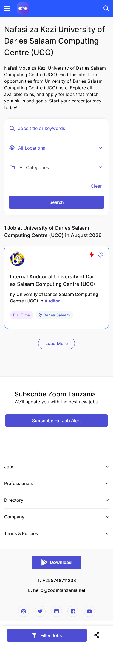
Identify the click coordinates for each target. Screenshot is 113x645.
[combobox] (60, 167)
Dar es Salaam (56, 315)
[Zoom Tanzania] (23, 8)
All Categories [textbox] (34, 167)
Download (61, 562)
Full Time (21, 315)
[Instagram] (23, 611)
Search (56, 202)
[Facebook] (72, 611)
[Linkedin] (56, 611)
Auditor (52, 301)
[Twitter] (40, 611)
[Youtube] (89, 611)
